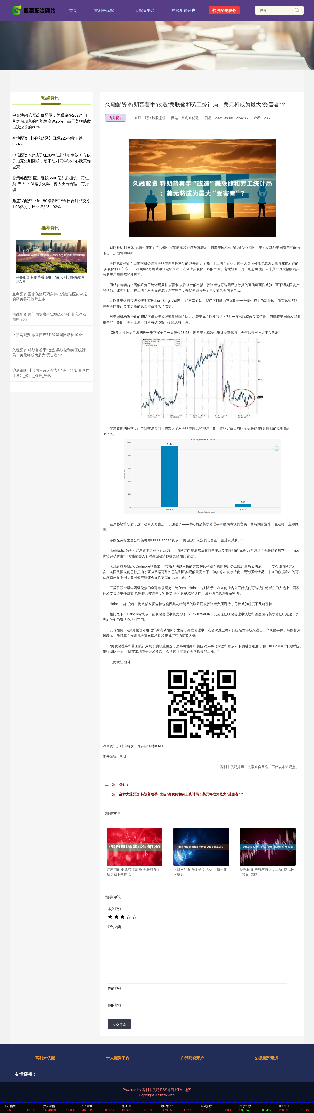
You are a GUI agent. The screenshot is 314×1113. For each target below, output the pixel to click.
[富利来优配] (34, 9)
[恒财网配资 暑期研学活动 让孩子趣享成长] (201, 847)
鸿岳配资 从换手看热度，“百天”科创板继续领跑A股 (50, 279)
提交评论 (119, 1024)
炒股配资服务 (224, 10)
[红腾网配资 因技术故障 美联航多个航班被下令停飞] (134, 847)
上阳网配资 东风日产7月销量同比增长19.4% (48, 334)
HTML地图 (183, 1089)
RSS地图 (167, 1089)
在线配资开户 (183, 10)
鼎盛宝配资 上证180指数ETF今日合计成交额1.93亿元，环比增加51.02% (51, 203)
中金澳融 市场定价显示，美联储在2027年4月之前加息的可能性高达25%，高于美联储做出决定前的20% (51, 121)
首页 (73, 10)
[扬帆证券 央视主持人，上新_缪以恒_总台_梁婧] (268, 847)
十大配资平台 (143, 10)
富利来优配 (104, 10)
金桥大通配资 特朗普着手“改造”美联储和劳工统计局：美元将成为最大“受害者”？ (181, 793)
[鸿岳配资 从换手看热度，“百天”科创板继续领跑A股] (51, 256)
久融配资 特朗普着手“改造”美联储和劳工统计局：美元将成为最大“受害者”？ (49, 352)
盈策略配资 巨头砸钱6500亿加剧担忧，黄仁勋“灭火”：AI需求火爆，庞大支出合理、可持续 (50, 183)
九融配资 (116, 117)
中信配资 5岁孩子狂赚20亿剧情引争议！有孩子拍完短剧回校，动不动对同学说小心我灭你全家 (51, 160)
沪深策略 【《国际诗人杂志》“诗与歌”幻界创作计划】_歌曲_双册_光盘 (50, 372)
